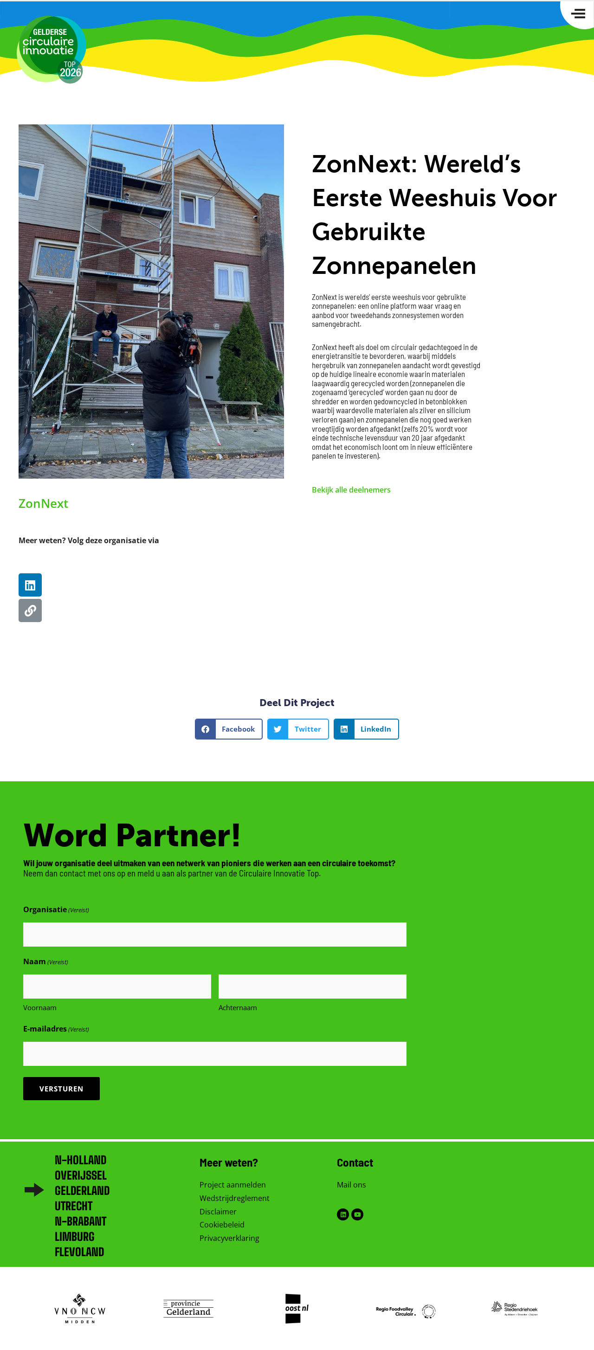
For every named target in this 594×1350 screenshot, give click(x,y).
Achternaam (238, 1007)
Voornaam (40, 1007)
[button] (229, 729)
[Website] (30, 610)
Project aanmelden (233, 1185)
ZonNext (43, 503)
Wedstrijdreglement (235, 1198)
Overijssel (81, 1175)
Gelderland (82, 1190)
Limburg (75, 1236)
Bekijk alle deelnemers (351, 490)
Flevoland (79, 1252)
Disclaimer (218, 1212)
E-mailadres (56, 1029)
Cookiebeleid (222, 1225)
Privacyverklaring (229, 1238)
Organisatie (56, 909)
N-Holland (80, 1160)
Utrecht (73, 1206)
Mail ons (351, 1185)
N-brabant (80, 1221)
